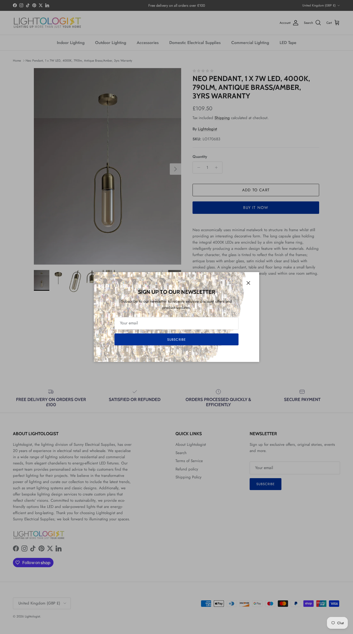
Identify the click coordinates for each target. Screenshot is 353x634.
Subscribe (176, 339)
